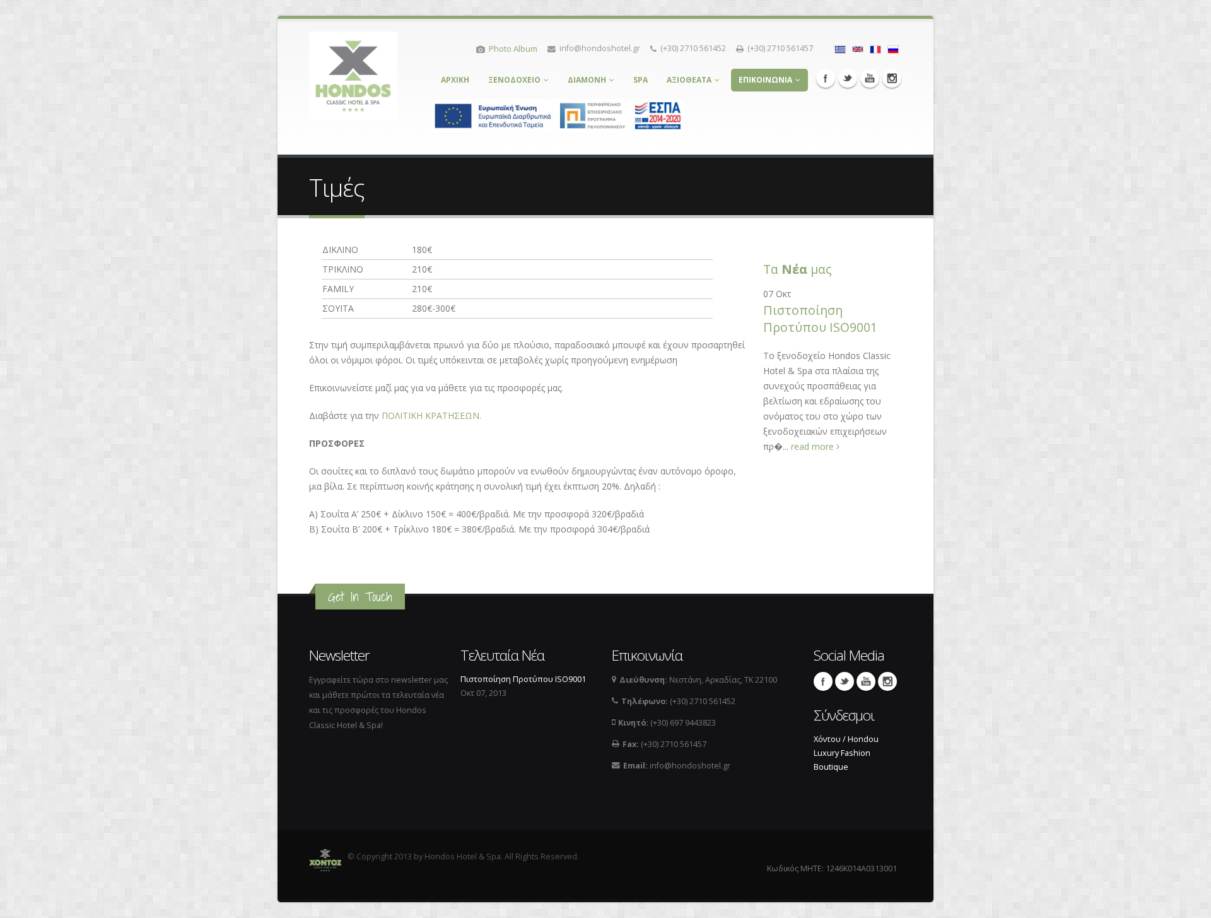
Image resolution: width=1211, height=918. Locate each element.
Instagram (891, 78)
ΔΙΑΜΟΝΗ (587, 79)
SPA (640, 79)
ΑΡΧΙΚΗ (455, 79)
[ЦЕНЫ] (893, 48)
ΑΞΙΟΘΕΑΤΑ (689, 79)
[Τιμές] (840, 48)
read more (813, 446)
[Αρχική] (353, 72)
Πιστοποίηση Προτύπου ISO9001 (820, 319)
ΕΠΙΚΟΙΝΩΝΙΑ (765, 79)
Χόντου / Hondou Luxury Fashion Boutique (846, 753)
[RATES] (857, 48)
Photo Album (513, 48)
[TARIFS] (875, 48)
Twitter (847, 78)
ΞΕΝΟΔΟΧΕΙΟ (514, 79)
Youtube (869, 78)
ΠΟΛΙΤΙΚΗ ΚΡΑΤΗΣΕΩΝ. (431, 415)
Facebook (825, 78)
